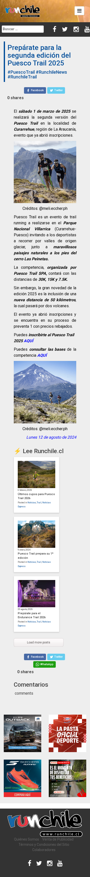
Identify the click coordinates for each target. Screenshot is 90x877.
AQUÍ (28, 340)
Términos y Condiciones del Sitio (43, 845)
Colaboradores (44, 850)
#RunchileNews (51, 72)
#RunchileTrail (22, 76)
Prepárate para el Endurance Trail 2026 (32, 615)
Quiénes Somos (26, 839)
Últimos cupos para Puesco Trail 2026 (36, 496)
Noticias (32, 502)
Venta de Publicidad (58, 839)
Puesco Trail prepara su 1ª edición (35, 556)
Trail (39, 502)
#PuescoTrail (21, 72)
